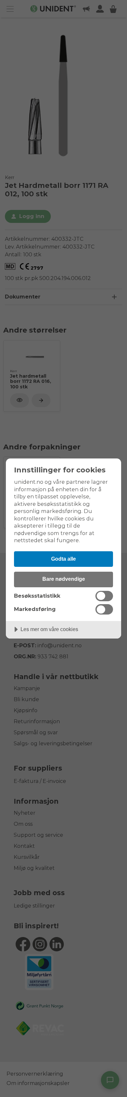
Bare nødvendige (63, 579)
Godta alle (63, 559)
